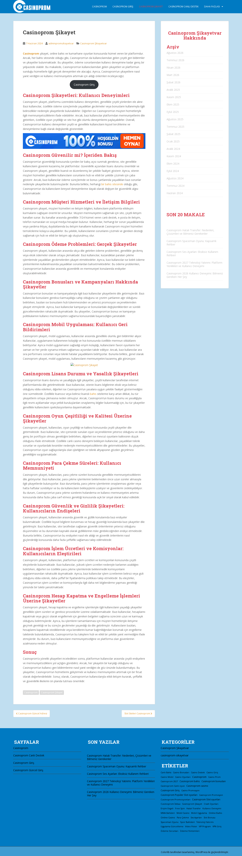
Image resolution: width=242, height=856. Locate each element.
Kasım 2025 (174, 97)
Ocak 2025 (173, 141)
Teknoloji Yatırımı (205, 822)
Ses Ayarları (196, 817)
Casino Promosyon (190, 790)
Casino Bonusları (181, 772)
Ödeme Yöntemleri (189, 831)
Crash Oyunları (211, 804)
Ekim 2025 (173, 104)
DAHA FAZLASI (212, 6)
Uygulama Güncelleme (172, 826)
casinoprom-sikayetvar (174, 755)
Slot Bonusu (209, 817)
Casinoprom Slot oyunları (206, 799)
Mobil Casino (183, 812)
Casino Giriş (212, 772)
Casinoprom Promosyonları (175, 799)
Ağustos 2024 (175, 178)
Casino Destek (198, 772)
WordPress (201, 852)
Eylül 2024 (173, 171)
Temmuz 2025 (175, 126)
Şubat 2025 (173, 134)
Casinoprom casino (197, 785)
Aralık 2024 (173, 149)
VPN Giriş (217, 826)
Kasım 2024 (174, 156)
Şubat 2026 (173, 82)
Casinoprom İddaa (170, 803)
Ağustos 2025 (175, 119)
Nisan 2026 (173, 67)
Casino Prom (214, 777)
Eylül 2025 (173, 112)
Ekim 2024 (173, 163)
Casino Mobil (167, 777)
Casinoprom (99, 6)
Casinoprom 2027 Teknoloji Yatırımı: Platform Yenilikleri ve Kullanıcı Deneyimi (194, 264)
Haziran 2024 (175, 193)
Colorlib (165, 852)
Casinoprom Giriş (122, 6)
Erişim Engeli (167, 808)
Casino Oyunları (183, 777)
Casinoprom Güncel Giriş (28, 770)
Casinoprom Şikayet (151, 6)
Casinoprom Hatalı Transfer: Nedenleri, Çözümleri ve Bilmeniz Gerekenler (190, 231)
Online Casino (168, 817)
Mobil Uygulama (199, 813)
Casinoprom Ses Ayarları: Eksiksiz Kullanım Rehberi (192, 253)
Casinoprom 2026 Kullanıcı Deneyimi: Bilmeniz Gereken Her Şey (195, 275)
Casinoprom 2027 (169, 781)
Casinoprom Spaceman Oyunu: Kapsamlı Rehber (191, 242)
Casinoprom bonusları (214, 781)
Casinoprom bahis (190, 781)
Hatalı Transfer (193, 808)
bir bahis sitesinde (112, 184)
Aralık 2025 (173, 89)
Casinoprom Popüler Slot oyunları (179, 794)
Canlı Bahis (166, 772)
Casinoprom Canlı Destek (183, 6)
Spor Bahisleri (187, 822)
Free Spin (180, 808)
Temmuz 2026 (175, 60)
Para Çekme (183, 817)
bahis (93, 394)
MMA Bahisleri (168, 813)
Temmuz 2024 (175, 185)
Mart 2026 (173, 75)
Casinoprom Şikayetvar (93, 43)
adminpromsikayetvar (61, 43)
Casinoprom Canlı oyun (173, 785)
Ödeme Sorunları (169, 831)
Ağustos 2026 (175, 53)
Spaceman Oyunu (169, 822)
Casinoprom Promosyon (211, 795)
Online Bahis (215, 812)
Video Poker (191, 826)
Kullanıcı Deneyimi (211, 808)
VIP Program (205, 826)
